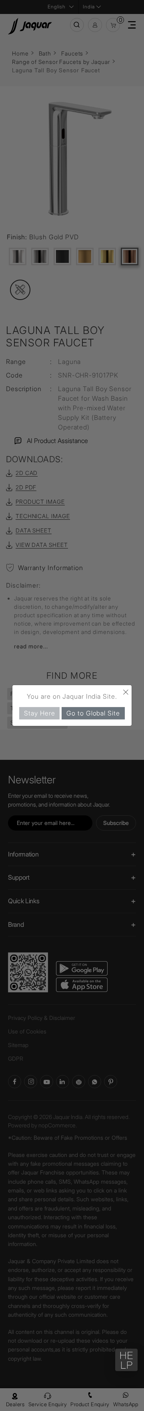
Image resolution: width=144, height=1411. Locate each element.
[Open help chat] (126, 1360)
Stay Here (39, 713)
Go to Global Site (93, 713)
